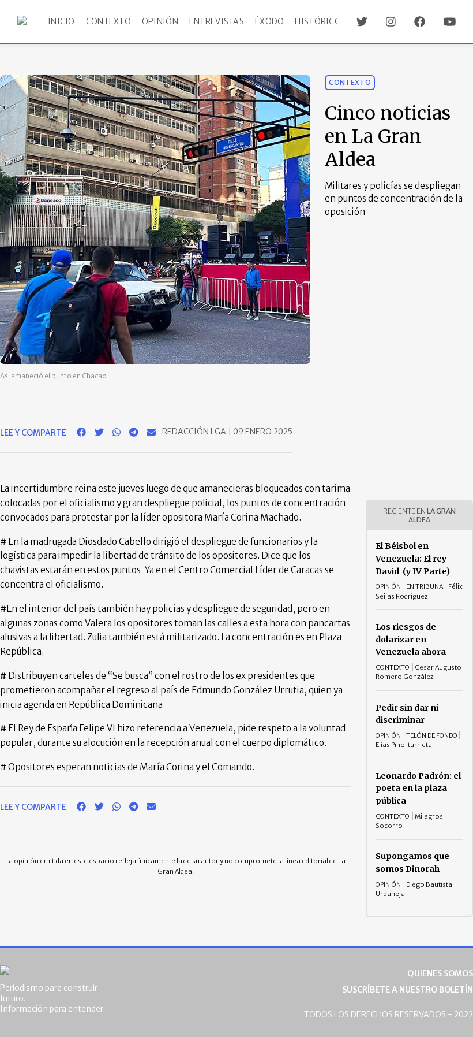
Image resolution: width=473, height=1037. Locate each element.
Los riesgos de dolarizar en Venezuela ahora (411, 639)
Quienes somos (440, 973)
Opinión (160, 21)
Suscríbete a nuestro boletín (407, 989)
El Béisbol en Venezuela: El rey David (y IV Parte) (413, 558)
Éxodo (269, 21)
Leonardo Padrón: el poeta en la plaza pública (418, 788)
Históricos (320, 21)
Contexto (108, 21)
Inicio (61, 21)
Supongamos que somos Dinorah (412, 862)
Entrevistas (216, 21)
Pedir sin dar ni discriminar (407, 714)
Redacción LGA (195, 431)
